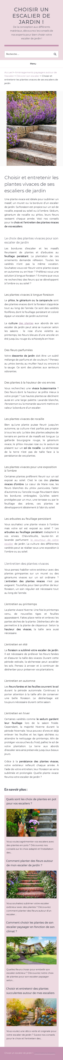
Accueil (8, 72)
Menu (33, 63)
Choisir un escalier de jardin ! (31, 15)
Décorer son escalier (27, 76)
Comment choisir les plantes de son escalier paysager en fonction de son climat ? (30, 927)
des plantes (26, 323)
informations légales (44, 1053)
